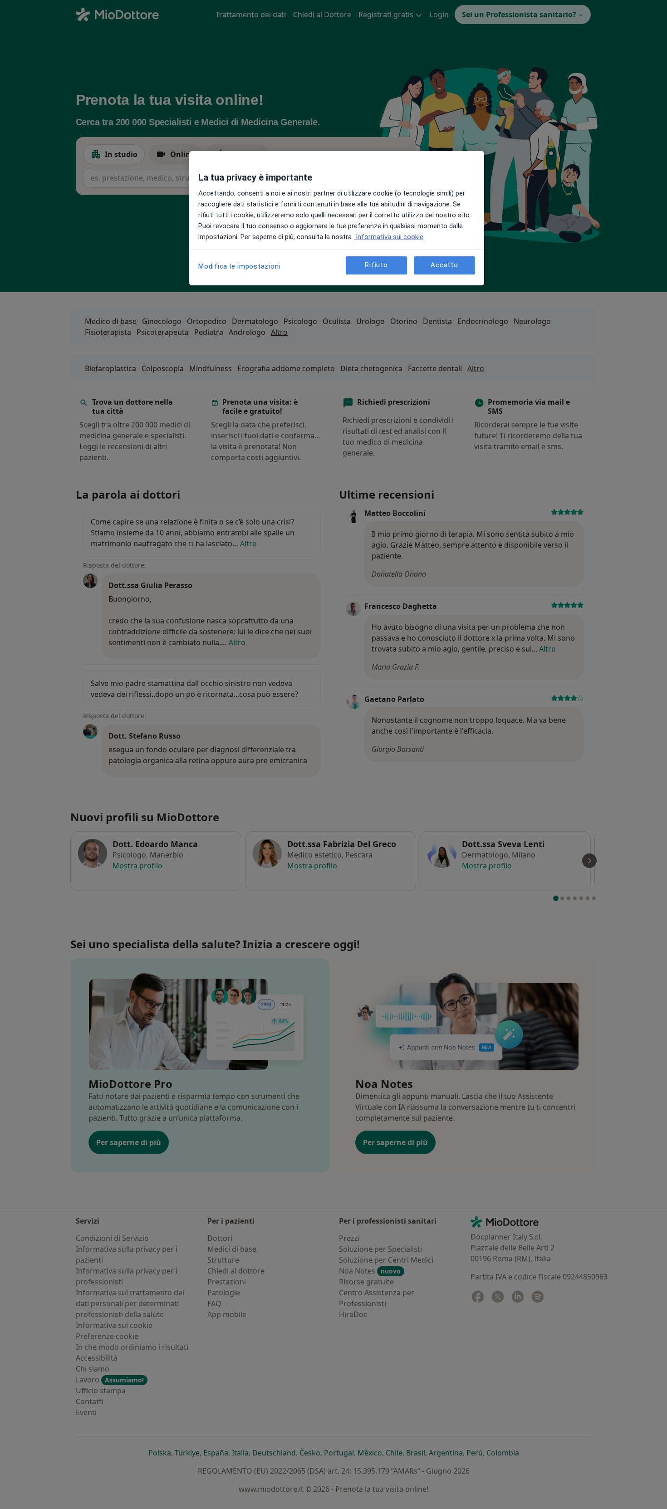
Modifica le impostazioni (239, 266)
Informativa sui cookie (388, 237)
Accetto (444, 265)
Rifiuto (376, 265)
